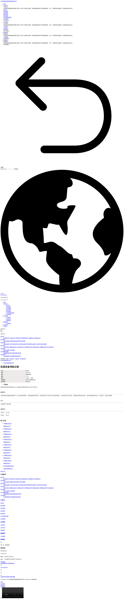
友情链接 (3, 561)
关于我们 (5, 316)
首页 (4, 302)
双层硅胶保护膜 (7, 353)
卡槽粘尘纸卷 (43, 347)
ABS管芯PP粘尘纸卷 (41, 344)
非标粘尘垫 (18, 338)
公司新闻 (8, 323)
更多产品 (3, 471)
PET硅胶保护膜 (10, 313)
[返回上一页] (63, 164)
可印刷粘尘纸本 (28, 347)
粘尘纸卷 (8, 308)
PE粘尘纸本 (6, 347)
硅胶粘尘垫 (37, 338)
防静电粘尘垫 (25, 338)
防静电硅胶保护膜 (16, 353)
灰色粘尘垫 (12, 338)
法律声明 (3, 576)
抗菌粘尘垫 (31, 338)
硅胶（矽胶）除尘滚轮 (9, 350)
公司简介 (8, 317)
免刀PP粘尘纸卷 (14, 344)
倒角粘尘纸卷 (35, 347)
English (5, 294)
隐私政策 (7, 576)
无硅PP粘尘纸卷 (22, 344)
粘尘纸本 (8, 309)
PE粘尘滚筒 (6, 341)
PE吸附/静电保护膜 (16, 356)
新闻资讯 (5, 322)
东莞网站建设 (4, 563)
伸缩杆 (23, 341)
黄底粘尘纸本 (13, 347)
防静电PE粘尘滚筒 (14, 341)
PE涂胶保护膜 (7, 356)
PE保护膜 (8, 314)
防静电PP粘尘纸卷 (31, 344)
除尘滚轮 (8, 311)
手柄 (20, 341)
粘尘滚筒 (8, 306)
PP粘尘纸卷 (6, 344)
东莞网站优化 (11, 563)
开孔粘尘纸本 (50, 347)
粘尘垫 (8, 305)
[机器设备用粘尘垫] (6, 360)
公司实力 (8, 319)
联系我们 (8, 320)
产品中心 (5, 303)
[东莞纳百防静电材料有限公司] (9, 1)
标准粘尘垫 (6, 338)
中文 (2, 294)
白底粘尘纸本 (20, 347)
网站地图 (12, 576)
